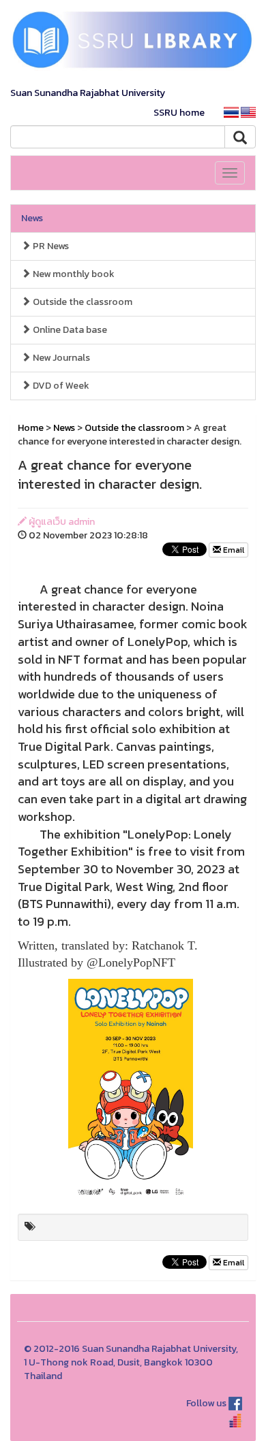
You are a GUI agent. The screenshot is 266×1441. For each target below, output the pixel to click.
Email (232, 550)
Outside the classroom (81, 302)
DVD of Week (60, 385)
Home (31, 428)
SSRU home (179, 113)
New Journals (60, 358)
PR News (50, 246)
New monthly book (73, 274)
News (32, 218)
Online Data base (69, 330)
